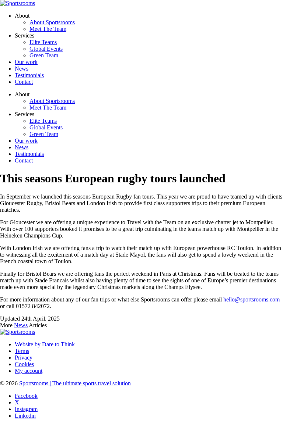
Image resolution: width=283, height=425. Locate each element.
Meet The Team (47, 107)
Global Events (46, 127)
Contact (24, 160)
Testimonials (29, 154)
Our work (26, 141)
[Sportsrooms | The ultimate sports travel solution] (17, 3)
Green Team (43, 134)
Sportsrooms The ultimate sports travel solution (75, 383)
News (21, 147)
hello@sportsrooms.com (251, 299)
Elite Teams (43, 121)
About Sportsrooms (52, 101)
